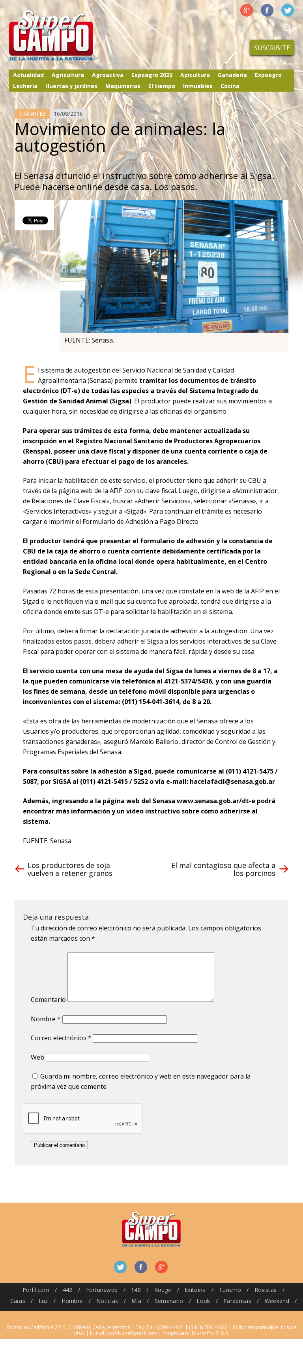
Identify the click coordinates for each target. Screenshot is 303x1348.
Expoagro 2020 (151, 75)
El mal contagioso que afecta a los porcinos (223, 869)
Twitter (287, 10)
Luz (43, 1301)
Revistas (265, 1289)
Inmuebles (198, 86)
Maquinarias (122, 86)
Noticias (107, 1301)
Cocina (230, 86)
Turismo (230, 1289)
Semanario (169, 1301)
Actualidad (28, 75)
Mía (136, 1301)
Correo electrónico (61, 1038)
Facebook (267, 10)
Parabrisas (237, 1301)
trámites (32, 113)
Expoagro (268, 75)
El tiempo (161, 86)
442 (68, 1289)
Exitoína (195, 1289)
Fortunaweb (102, 1289)
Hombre (72, 1301)
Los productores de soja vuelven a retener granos (70, 869)
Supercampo (67, 35)
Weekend (277, 1301)
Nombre (46, 1019)
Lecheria (25, 86)
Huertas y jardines (71, 86)
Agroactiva (107, 75)
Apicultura (195, 75)
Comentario (48, 999)
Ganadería (232, 75)
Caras (17, 1301)
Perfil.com (35, 1289)
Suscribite (272, 47)
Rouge (162, 1289)
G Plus (246, 10)
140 (136, 1289)
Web (37, 1057)
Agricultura (68, 75)
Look (203, 1301)
